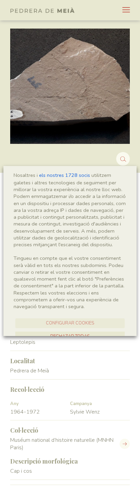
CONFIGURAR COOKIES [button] (70, 323)
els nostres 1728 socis (64, 175)
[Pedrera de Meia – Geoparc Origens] (42, 10)
